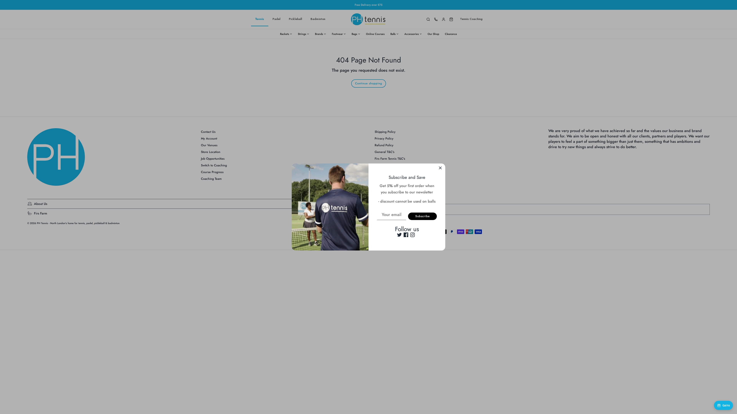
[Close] (440, 168)
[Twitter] (399, 234)
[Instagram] (412, 234)
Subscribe (422, 216)
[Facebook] (406, 234)
